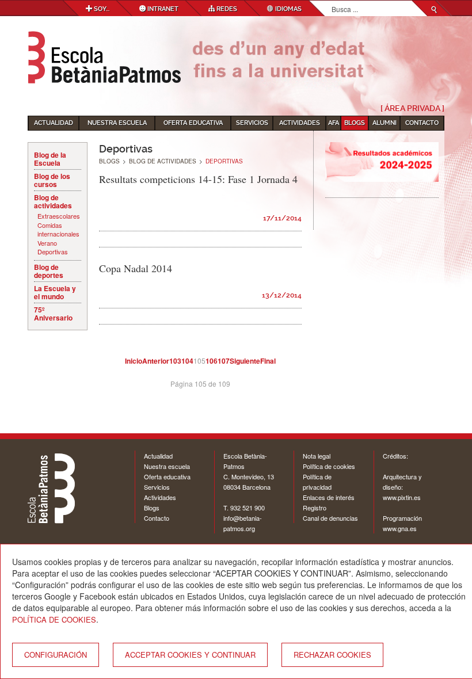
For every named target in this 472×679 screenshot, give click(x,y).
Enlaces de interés (329, 497)
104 (187, 361)
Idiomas (287, 9)
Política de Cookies (54, 619)
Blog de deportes (48, 271)
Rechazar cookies (332, 654)
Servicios (252, 123)
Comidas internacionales (58, 230)
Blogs (354, 123)
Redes (226, 9)
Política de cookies (329, 466)
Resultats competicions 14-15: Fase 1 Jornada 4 (198, 179)
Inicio (133, 361)
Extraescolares (58, 216)
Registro (314, 507)
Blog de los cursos (52, 180)
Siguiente (245, 361)
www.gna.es (400, 528)
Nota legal (316, 455)
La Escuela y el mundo (55, 292)
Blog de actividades (53, 201)
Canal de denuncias (330, 517)
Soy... (100, 9)
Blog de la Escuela (50, 159)
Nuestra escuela (117, 123)
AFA (333, 123)
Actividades (299, 123)
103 (175, 361)
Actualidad (53, 123)
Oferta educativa (193, 123)
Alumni (384, 123)
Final (268, 361)
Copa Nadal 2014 (135, 268)
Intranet (162, 9)
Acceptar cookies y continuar (190, 654)
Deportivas (52, 251)
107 (224, 361)
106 (211, 361)
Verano (47, 243)
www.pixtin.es (402, 497)
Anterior (155, 361)
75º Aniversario (53, 314)
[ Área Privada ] (412, 108)
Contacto (422, 123)
